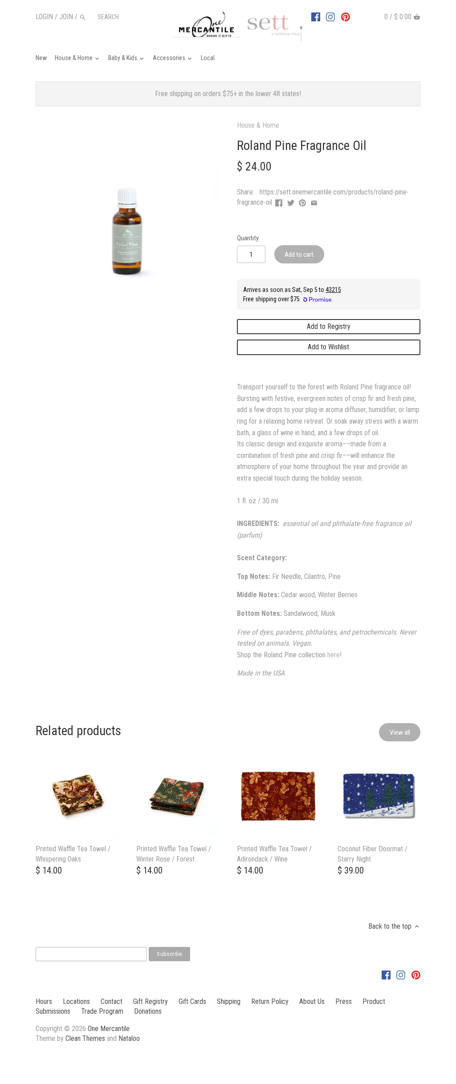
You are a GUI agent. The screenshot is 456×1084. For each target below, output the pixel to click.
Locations (76, 1001)
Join (66, 16)
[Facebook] (315, 16)
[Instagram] (330, 16)
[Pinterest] (345, 16)
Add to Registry (328, 326)
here (333, 655)
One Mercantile (109, 1028)
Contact (111, 1001)
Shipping (228, 1001)
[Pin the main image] (302, 201)
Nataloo (129, 1038)
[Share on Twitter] (290, 201)
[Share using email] (314, 201)
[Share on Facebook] (278, 201)
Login (44, 16)
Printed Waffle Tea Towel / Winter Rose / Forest (173, 854)
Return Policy (270, 1001)
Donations (148, 1011)
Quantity (248, 238)
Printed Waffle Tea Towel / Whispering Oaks (73, 854)
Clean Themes (85, 1038)
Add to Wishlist (328, 347)
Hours (44, 1001)
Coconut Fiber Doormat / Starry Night (372, 854)
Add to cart (299, 255)
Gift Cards (192, 1001)
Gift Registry (150, 1001)
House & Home (258, 125)
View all (400, 732)
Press (343, 1001)
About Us (312, 1001)
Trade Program (102, 1011)
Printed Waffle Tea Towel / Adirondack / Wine (274, 854)
